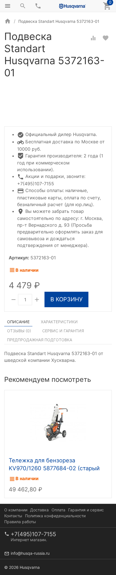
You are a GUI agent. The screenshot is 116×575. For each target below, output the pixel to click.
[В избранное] (105, 38)
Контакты (13, 515)
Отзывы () (19, 330)
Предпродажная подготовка (39, 339)
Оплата (58, 509)
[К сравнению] (93, 38)
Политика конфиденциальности (55, 515)
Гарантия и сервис (86, 509)
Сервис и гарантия (63, 330)
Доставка (39, 509)
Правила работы (20, 521)
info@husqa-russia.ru (30, 553)
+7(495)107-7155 (33, 534)
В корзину (66, 299)
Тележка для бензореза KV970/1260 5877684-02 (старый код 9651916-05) (54, 468)
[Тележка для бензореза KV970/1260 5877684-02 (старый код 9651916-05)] (58, 422)
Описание (18, 321)
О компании (15, 509)
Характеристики (59, 321)
